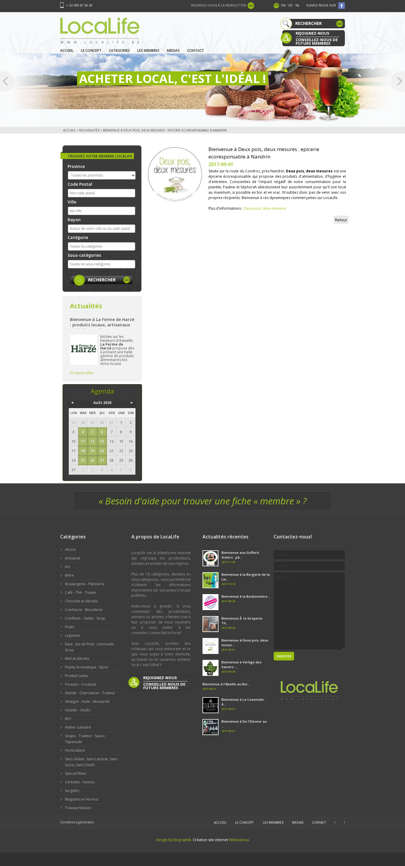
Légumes (72, 635)
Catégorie (78, 237)
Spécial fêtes (75, 773)
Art (67, 566)
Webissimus (239, 839)
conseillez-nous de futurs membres (317, 41)
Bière (69, 575)
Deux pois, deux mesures (265, 208)
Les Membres (148, 50)
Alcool (70, 549)
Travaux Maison (78, 807)
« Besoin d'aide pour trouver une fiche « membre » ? (203, 501)
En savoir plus (81, 372)
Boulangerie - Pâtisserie (85, 583)
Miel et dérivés (77, 658)
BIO (68, 718)
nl (298, 5)
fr (276, 5)
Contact (195, 50)
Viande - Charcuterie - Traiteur (90, 692)
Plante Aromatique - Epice (86, 667)
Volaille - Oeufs (77, 710)
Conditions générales (77, 822)
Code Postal (80, 184)
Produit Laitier (77, 675)
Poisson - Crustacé (80, 684)
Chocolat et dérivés (81, 601)
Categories (119, 50)
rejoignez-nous (312, 33)
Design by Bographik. (174, 839)
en (283, 5)
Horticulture (75, 750)
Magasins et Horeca (81, 799)
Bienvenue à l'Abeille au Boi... (226, 684)
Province (76, 166)
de (290, 5)
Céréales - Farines (80, 782)
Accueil (67, 50)
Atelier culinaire (78, 727)
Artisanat (72, 558)
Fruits (69, 626)
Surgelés (72, 790)
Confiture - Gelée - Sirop (85, 618)
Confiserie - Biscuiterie (84, 609)
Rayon (74, 219)
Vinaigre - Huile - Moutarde (87, 701)
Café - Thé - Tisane (80, 592)
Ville (72, 202)
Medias (173, 50)
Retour (341, 219)
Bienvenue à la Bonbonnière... (245, 596)
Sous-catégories (84, 255)
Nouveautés (89, 130)
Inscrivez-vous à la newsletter (218, 5)
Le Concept (91, 50)
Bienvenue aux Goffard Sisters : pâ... (240, 554)
